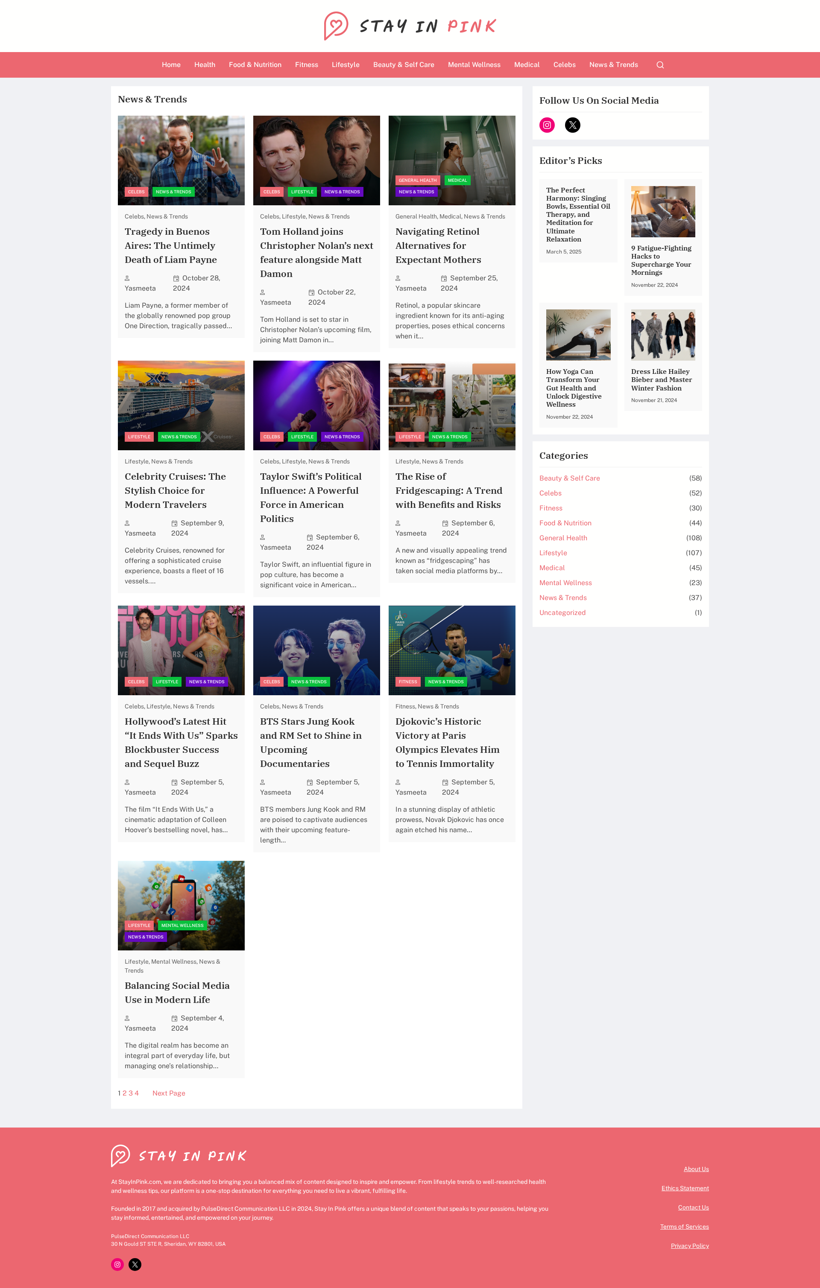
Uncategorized (562, 613)
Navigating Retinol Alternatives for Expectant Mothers (438, 245)
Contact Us (693, 1207)
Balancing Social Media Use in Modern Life (177, 992)
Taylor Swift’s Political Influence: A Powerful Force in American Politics (311, 497)
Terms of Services (684, 1226)
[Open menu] (660, 65)
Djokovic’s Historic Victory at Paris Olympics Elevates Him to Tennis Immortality (447, 742)
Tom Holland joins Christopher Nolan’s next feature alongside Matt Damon (316, 252)
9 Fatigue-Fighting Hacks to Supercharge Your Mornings (661, 260)
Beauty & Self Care (569, 478)
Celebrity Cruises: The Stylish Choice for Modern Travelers (175, 490)
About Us (696, 1169)
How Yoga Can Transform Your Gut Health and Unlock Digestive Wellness (574, 387)
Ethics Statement (685, 1188)
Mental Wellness (182, 925)
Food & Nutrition (565, 523)
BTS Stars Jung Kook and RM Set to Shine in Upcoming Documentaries (311, 742)
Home (171, 65)
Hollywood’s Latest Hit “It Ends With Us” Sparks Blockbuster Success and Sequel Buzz (181, 742)
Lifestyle (302, 191)
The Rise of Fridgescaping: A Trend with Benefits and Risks (449, 490)
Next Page (168, 1093)
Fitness (408, 681)
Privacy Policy (690, 1245)
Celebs (136, 191)
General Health (418, 180)
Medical (457, 180)
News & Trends (173, 191)
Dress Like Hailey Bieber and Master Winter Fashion (661, 379)
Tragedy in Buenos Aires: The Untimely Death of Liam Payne (171, 245)
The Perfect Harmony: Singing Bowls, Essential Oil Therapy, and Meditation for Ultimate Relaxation (578, 214)
